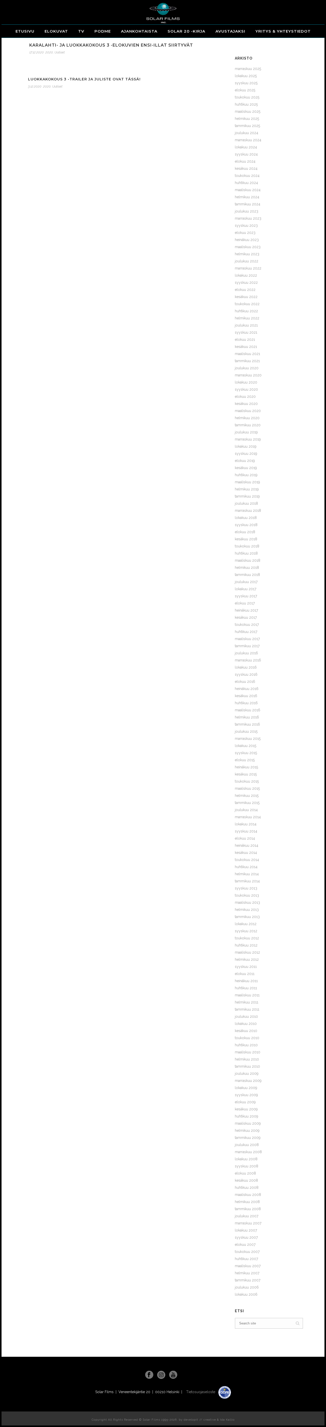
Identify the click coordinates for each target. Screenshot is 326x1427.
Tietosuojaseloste (201, 1392)
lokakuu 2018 (246, 518)
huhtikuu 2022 (246, 311)
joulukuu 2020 (247, 368)
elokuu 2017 (245, 603)
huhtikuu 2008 (247, 1187)
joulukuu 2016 (246, 653)
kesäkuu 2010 (246, 1031)
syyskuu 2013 (246, 888)
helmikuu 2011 (246, 1002)
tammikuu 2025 (247, 126)
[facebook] (149, 1375)
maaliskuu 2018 (247, 560)
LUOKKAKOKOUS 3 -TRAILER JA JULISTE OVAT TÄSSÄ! (84, 79)
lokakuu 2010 (246, 1024)
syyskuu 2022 (246, 282)
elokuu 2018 (245, 532)
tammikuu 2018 (247, 575)
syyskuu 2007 (246, 1237)
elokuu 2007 (245, 1244)
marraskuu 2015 (248, 739)
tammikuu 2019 (247, 496)
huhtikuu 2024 (246, 183)
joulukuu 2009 (247, 1073)
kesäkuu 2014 (246, 853)
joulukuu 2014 (246, 810)
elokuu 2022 (245, 290)
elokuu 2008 (245, 1173)
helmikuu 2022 (247, 318)
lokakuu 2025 (246, 76)
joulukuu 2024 (246, 133)
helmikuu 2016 (247, 717)
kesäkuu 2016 (246, 696)
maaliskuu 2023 (248, 247)
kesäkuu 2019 (246, 468)
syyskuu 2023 (246, 225)
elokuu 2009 (245, 1102)
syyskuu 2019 (246, 453)
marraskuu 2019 (248, 439)
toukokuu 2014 (247, 860)
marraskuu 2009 (248, 1081)
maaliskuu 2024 (248, 190)
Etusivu (25, 31)
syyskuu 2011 (246, 967)
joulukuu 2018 (246, 503)
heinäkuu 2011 (246, 981)
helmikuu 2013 (247, 910)
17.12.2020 (36, 52)
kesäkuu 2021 (246, 347)
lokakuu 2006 (246, 1294)
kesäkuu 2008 (246, 1180)
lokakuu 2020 (246, 382)
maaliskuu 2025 (247, 111)
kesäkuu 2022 (246, 297)
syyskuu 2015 (246, 753)
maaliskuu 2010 (247, 1052)
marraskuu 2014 (248, 817)
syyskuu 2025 (246, 83)
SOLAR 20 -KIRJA (186, 31)
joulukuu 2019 (246, 432)
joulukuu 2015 (246, 731)
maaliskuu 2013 (247, 902)
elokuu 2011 (244, 974)
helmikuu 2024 (247, 197)
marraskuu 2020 (248, 375)
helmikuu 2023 (247, 254)
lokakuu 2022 (246, 275)
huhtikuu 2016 (246, 703)
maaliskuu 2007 (248, 1266)
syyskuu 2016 (246, 674)
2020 (49, 52)
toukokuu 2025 (247, 97)
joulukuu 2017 (246, 582)
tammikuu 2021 (247, 361)
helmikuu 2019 (247, 489)
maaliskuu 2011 (247, 995)
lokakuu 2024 (246, 147)
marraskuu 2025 (248, 69)
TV (81, 31)
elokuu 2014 (245, 838)
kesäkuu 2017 (246, 617)
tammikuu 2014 (247, 881)
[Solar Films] (163, 13)
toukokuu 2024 (247, 176)
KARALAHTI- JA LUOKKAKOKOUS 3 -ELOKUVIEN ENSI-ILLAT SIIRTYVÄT (111, 45)
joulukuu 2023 (246, 211)
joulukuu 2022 (246, 261)
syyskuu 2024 (246, 154)
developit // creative (200, 1419)
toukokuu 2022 (247, 304)
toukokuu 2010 (247, 1038)
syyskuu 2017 (246, 596)
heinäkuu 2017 (246, 610)
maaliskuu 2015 (247, 788)
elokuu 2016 (245, 682)
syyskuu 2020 (246, 389)
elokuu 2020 (245, 396)
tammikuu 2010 (247, 1066)
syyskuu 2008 (246, 1166)
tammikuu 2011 (247, 1009)
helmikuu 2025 (247, 119)
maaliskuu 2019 (247, 482)
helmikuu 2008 (247, 1202)
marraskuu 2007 (248, 1223)
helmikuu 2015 (247, 796)
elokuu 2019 (245, 461)
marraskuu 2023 (248, 218)
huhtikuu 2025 (246, 104)
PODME (102, 31)
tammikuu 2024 (247, 204)
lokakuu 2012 (245, 924)
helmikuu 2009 (247, 1130)
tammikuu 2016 (247, 724)
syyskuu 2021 (246, 332)
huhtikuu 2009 (246, 1116)
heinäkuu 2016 (247, 689)
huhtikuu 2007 (246, 1259)
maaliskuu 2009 (248, 1123)
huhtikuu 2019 (246, 475)
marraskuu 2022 (248, 268)
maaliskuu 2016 (247, 710)
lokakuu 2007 (246, 1230)
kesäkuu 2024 (246, 168)
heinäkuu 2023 (247, 240)
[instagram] (161, 1375)
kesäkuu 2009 (246, 1109)
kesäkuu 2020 (246, 404)
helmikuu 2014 (247, 874)
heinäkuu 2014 (246, 845)
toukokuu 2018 (247, 546)
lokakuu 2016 (246, 667)
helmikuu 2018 (247, 568)
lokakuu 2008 (246, 1159)
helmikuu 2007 (247, 1273)
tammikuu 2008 (248, 1209)
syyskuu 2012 (246, 931)
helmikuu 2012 (247, 959)
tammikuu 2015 (247, 803)
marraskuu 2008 (248, 1152)
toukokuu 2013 (247, 895)
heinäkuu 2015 (246, 767)
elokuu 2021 (245, 339)
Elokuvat (56, 31)
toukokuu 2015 (247, 781)
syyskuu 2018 (246, 525)
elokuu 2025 (245, 90)
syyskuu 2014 (246, 831)
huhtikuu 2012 (246, 945)
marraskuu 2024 (248, 140)
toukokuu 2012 (247, 938)
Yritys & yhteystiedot (283, 31)
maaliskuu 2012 (247, 952)
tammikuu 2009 (248, 1138)
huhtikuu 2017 (246, 632)
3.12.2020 (35, 86)
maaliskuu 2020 (248, 411)
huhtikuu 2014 (246, 867)
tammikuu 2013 (247, 917)
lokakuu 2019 (245, 446)
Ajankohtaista (139, 31)
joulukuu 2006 (247, 1287)
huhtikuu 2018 (246, 553)
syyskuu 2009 (246, 1095)
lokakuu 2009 (246, 1088)
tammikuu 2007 (247, 1280)
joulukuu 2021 (246, 325)
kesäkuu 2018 (246, 539)
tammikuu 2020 (248, 425)
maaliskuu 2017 (247, 639)
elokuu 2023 (245, 233)
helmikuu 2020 (247, 418)
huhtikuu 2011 (246, 988)
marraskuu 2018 (248, 510)
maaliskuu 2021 (247, 354)
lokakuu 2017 (245, 589)
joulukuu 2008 (247, 1145)
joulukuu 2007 (246, 1216)
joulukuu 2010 (246, 1016)
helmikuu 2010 (247, 1059)
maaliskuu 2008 (248, 1195)
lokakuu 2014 (245, 824)
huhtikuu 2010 (246, 1045)
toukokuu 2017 (247, 625)
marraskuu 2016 (248, 660)
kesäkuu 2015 (246, 774)
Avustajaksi (230, 31)
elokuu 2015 (245, 760)
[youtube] (173, 1375)
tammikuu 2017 (247, 646)
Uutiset (60, 52)
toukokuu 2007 (247, 1252)
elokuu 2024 (245, 161)
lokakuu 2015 (245, 746)
